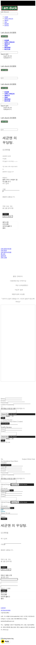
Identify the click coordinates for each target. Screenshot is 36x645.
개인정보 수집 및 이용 (8, 408)
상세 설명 (4, 250)
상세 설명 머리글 (6, 248)
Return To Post (5, 508)
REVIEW (6, 24)
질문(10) (3, 256)
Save (11, 490)
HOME (6, 17)
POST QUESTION (6, 465)
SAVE (2, 418)
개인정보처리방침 (5, 610)
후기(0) (3, 254)
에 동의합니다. (13, 408)
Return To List (4, 490)
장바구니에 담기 (5, 569)
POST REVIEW (5, 423)
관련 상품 (4, 257)
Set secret (4, 488)
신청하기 (3, 590)
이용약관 (3, 608)
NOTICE (6, 25)
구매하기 (3, 518)
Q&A (5, 22)
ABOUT (6, 20)
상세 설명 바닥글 (6, 252)
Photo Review (7, 420)
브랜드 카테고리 (8, 18)
